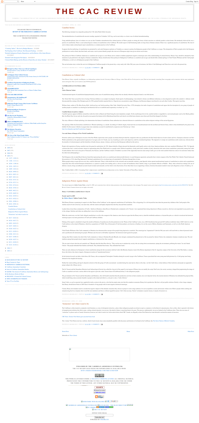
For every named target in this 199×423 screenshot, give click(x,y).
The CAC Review (99, 11)
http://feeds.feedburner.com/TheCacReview (99, 370)
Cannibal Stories (68, 27)
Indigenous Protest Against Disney (75, 181)
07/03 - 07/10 (13, 185)
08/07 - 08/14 (13, 177)
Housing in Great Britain (13, 111)
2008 (8, 148)
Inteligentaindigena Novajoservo (16, 109)
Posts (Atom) (73, 335)
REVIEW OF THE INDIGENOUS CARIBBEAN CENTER (30, 32)
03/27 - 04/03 (13, 226)
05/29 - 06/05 (13, 193)
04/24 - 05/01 (13, 204)
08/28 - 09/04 (13, 171)
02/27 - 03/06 (13, 237)
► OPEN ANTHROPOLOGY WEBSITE (16, 279)
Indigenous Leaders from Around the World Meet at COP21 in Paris (24, 84)
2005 (8, 156)
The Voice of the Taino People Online (18, 135)
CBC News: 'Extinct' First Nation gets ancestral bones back (78, 316)
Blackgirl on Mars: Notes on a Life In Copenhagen (21, 69)
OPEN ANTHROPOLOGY (15, 122)
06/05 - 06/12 (13, 190)
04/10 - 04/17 (13, 220)
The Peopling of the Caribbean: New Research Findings (20, 51)
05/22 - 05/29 (13, 196)
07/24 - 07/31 (13, 180)
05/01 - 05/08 (13, 201)
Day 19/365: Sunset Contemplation (15, 131)
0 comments (96, 67)
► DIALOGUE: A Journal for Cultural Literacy (18, 276)
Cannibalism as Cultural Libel (73, 75)
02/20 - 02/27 (13, 239)
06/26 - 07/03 (13, 188)
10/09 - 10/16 (13, 169)
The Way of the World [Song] (14, 99)
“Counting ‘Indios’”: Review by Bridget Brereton (19, 48)
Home (128, 331)
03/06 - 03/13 (13, 234)
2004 (8, 248)
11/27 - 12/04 (13, 158)
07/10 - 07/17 (13, 182)
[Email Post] (101, 67)
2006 (8, 153)
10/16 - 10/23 (13, 166)
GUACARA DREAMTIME (14, 94)
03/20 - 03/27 (13, 228)
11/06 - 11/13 (13, 161)
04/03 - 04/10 (13, 223)
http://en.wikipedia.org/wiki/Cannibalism (74, 129)
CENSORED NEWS (13, 88)
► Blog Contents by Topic (12, 262)
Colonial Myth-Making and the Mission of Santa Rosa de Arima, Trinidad (25, 60)
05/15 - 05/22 (13, 198)
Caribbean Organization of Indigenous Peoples (21, 82)
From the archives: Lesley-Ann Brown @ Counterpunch (21, 70)
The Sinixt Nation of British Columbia (164, 321)
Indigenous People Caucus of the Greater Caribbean (22, 103)
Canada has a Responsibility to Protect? (16, 117)
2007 (8, 150)
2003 (8, 251)
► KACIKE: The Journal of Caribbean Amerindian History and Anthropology (27, 272)
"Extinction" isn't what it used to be (75, 303)
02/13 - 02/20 (13, 242)
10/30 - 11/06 (13, 163)
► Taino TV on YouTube (12, 281)
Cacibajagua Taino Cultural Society (17, 75)
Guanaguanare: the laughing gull (17, 97)
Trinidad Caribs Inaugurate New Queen (16, 57)
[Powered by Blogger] (99, 398)
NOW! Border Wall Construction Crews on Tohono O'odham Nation (24, 90)
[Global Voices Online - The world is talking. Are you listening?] (109, 407)
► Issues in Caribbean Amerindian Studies (17, 269)
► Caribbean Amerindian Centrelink (15, 267)
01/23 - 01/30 (13, 245)
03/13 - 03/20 (13, 231)
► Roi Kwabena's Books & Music (14, 274)
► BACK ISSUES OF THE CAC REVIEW (16, 260)
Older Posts (191, 331)
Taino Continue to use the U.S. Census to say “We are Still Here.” (23, 137)
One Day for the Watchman (15, 115)
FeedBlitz (104, 419)
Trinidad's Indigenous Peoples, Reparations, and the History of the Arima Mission (27, 53)
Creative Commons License (102, 379)
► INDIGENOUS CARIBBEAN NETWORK (17, 264)
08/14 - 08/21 (13, 174)
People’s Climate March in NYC (15, 105)
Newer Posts (65, 331)
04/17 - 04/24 (13, 218)
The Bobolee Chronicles (14, 129)
